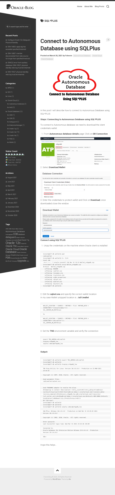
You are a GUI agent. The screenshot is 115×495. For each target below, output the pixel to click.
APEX (10, 88)
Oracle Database (47, 59)
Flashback (8, 240)
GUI (9, 92)
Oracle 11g (12, 128)
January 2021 (12, 203)
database (21, 234)
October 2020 (12, 215)
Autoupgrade (9, 234)
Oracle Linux (15, 255)
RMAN (11, 142)
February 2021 (13, 198)
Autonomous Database (82, 56)
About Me (88, 6)
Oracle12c (23, 243)
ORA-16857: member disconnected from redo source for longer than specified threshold (18, 56)
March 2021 (12, 194)
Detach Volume (20, 237)
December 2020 (13, 207)
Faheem (68, 56)
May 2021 (11, 186)
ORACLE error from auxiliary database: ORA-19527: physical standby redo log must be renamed (18, 65)
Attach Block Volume (17, 229)
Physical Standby (15, 258)
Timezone (14, 261)
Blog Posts (99, 6)
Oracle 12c (12, 132)
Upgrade (21, 260)
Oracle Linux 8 (24, 255)
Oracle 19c (12, 135)
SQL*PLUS (8, 261)
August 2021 (12, 177)
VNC (28, 261)
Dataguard (13, 122)
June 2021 (11, 182)
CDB (10, 118)
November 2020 (13, 211)
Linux (9, 96)
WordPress (57, 479)
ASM (10, 115)
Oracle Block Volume (22, 246)
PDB (10, 139)
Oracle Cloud (97, 56)
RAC (21, 258)
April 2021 (11, 190)
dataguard (11, 237)
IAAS (10, 107)
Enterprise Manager (15, 125)
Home (79, 6)
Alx (70, 479)
